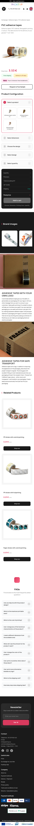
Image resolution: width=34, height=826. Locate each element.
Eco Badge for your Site (8, 761)
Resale (3, 782)
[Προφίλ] (23, 8)
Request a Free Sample (17, 87)
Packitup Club (5, 764)
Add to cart (17, 200)
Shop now (17, 448)
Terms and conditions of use (9, 788)
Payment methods (6, 776)
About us (3, 773)
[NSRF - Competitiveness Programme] (17, 824)
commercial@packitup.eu (8, 744)
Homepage (4, 20)
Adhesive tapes (13, 20)
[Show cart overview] (27, 9)
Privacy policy (5, 785)
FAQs (2, 758)
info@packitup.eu (6, 742)
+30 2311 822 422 (15, 9)
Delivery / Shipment (6, 779)
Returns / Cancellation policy (9, 791)
